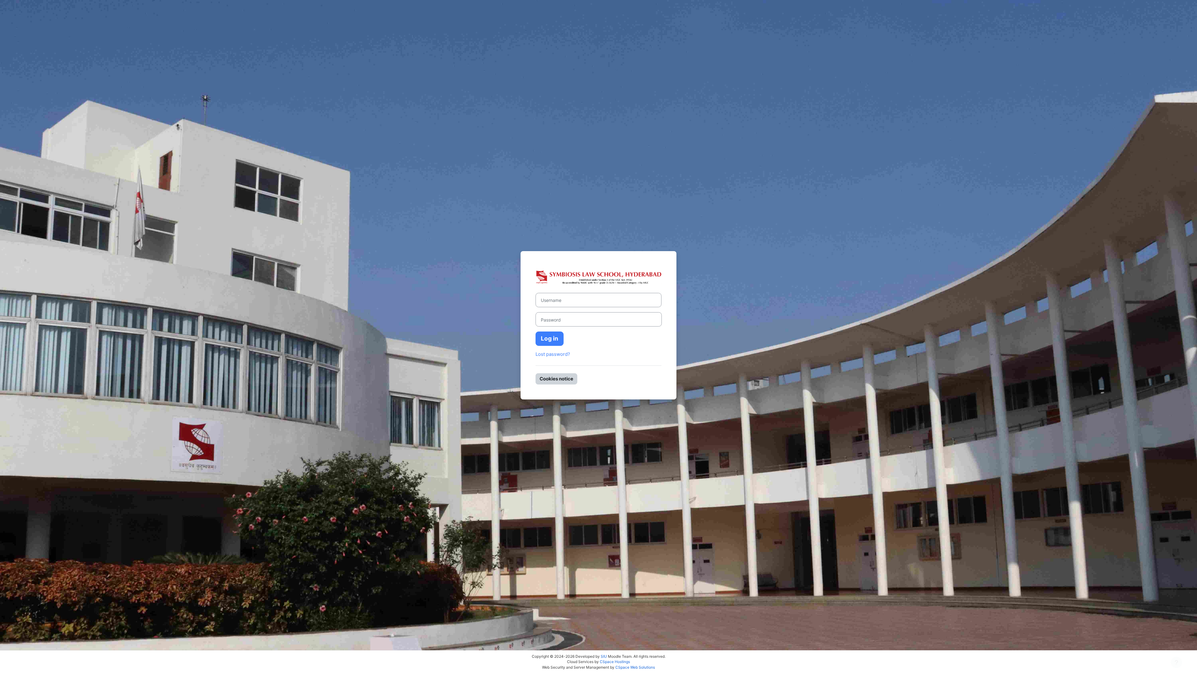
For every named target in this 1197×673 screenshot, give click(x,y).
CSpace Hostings (615, 661)
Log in (549, 338)
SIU (604, 656)
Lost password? (553, 354)
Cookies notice (556, 379)
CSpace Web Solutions (635, 667)
